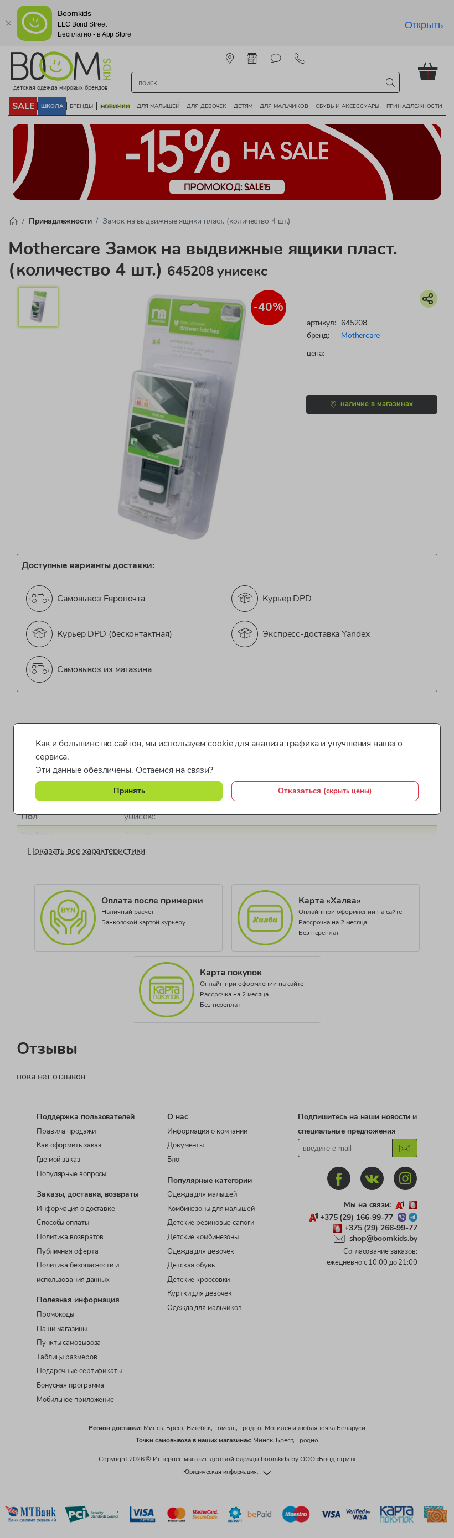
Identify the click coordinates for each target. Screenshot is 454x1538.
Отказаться (325, 790)
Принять (129, 790)
